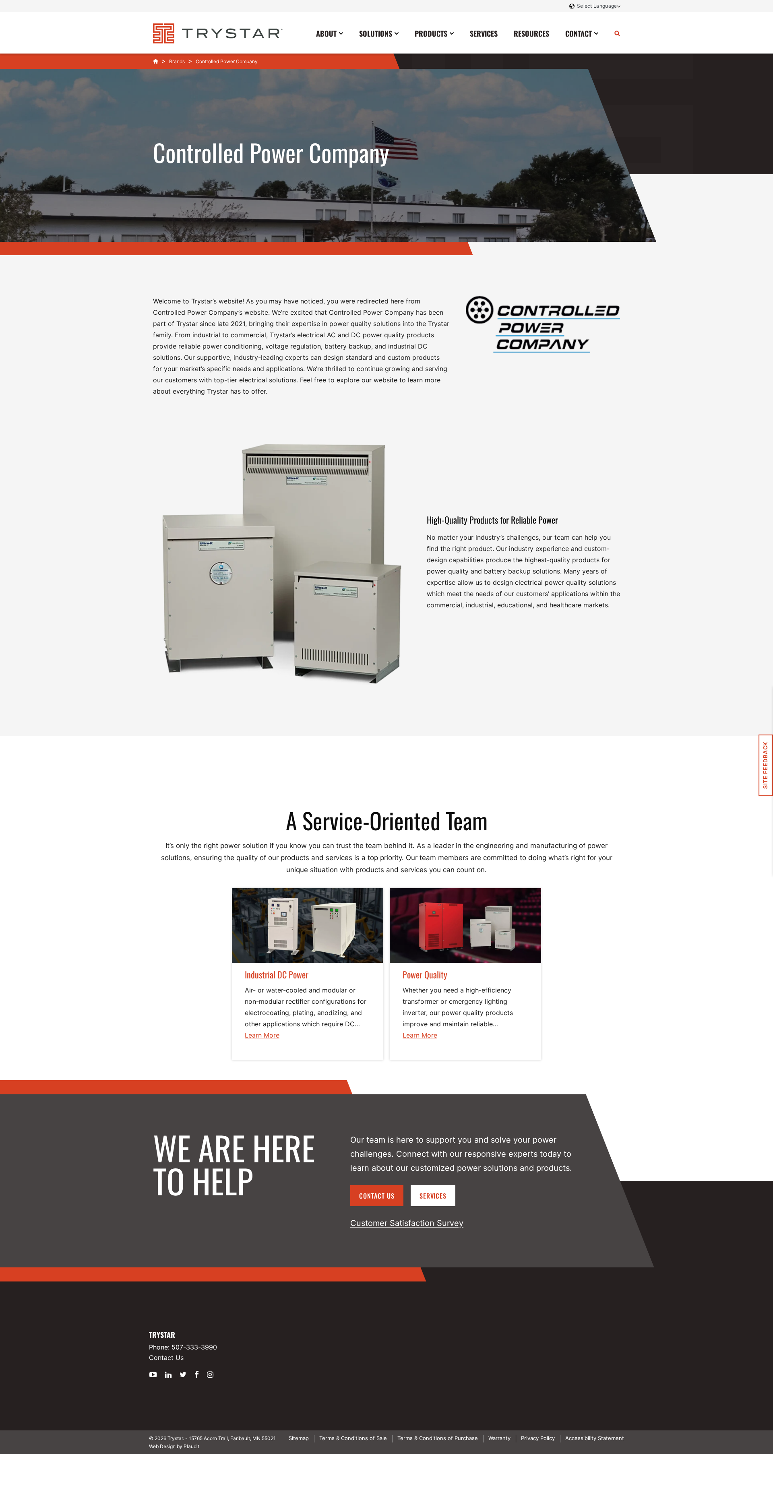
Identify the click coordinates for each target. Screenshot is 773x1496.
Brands (177, 61)
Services (433, 1196)
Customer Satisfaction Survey (406, 1223)
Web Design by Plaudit (174, 1446)
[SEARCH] (617, 33)
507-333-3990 (194, 1347)
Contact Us (377, 1196)
